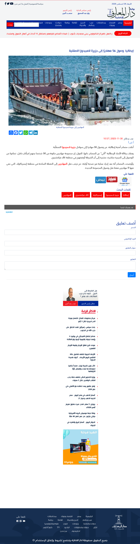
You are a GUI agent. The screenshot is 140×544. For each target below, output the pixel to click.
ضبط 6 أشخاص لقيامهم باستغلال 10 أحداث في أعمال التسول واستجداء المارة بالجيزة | (40, 34)
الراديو (66, 527)
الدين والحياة (83, 24)
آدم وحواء (76, 531)
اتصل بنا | (24, 3)
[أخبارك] (112, 179)
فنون (65, 524)
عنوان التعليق (131, 247)
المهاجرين (62, 163)
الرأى (95, 527)
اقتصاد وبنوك (112, 24)
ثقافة (74, 23)
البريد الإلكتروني (130, 238)
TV (58, 527)
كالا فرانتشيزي (82, 195)
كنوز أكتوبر (47, 527)
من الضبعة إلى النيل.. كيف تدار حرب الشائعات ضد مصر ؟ (88, 294)
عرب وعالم (91, 24)
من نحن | (17, 3)
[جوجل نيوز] (125, 181)
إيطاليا (126, 195)
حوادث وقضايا (58, 24)
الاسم (133, 227)
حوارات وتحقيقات (81, 527)
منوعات (48, 23)
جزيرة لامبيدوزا (68, 147)
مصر (120, 23)
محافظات (101, 23)
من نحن (63, 531)
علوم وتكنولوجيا (51, 524)
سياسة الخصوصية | (35, 3)
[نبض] (100, 179)
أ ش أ (131, 142)
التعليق (133, 259)
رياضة (67, 23)
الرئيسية (127, 23)
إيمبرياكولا (97, 195)
